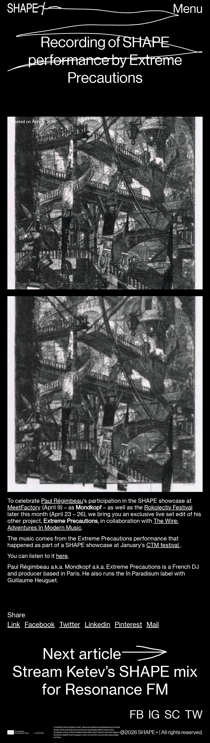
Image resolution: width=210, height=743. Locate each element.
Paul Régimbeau (62, 500)
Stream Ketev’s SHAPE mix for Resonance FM (105, 671)
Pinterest (128, 624)
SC (172, 715)
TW (194, 715)
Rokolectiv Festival (168, 507)
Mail (153, 624)
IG (154, 715)
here (62, 555)
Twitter (69, 624)
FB (137, 715)
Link (13, 624)
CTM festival (163, 545)
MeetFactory (24, 507)
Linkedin (97, 624)
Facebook (40, 624)
